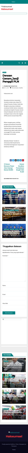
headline (21, 87)
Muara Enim (6, 229)
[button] (19, 63)
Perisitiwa (12, 193)
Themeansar (13, 446)
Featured (6, 361)
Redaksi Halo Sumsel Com (10, 86)
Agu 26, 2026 (8, 367)
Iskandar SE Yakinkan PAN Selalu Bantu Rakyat (13, 233)
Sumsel (20, 229)
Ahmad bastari (15, 87)
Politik (4, 72)
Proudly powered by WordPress (8, 444)
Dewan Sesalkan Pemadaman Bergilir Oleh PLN (20, 168)
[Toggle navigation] (25, 63)
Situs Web (5, 303)
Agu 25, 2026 (8, 399)
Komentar (5, 255)
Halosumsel (7, 9)
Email (4, 294)
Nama (4, 285)
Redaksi (13, 1)
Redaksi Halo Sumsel (18, 235)
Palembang (6, 193)
